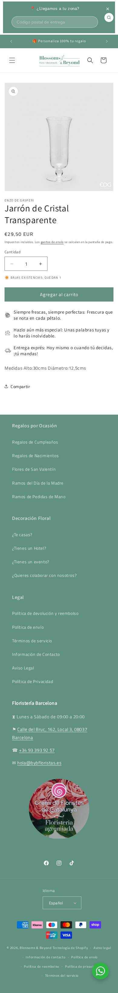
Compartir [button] (20, 386)
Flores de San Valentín (34, 469)
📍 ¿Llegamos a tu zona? (54, 8)
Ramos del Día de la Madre (38, 483)
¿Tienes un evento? (30, 561)
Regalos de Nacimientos (35, 455)
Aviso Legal (23, 668)
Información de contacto (45, 957)
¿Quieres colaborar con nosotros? (44, 575)
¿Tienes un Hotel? (29, 548)
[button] (12, 60)
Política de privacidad (82, 966)
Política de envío (28, 627)
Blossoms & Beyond (36, 947)
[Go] (108, 17)
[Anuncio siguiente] (106, 41)
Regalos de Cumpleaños (35, 442)
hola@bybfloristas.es (39, 762)
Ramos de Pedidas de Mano (38, 496)
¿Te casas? (22, 534)
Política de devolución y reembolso (45, 613)
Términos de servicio (32, 640)
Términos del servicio (62, 975)
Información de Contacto (36, 654)
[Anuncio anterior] (11, 41)
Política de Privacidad (32, 681)
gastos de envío (52, 242)
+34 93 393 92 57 (37, 750)
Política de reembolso (41, 966)
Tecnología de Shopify (70, 947)
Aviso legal (102, 947)
